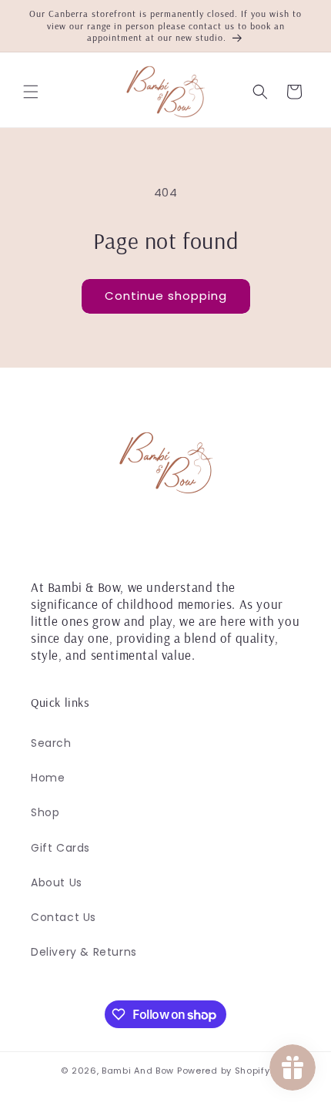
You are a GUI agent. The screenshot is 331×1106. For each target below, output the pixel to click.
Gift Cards (60, 848)
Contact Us (63, 917)
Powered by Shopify (223, 1070)
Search (51, 743)
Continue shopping (166, 295)
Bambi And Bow (139, 1070)
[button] (31, 92)
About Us (56, 882)
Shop (45, 812)
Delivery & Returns (84, 952)
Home (48, 777)
